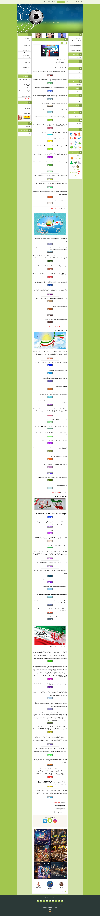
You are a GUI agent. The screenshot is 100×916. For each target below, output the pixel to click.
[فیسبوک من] (56, 901)
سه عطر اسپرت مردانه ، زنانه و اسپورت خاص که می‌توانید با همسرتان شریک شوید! (24, 84)
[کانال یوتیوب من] (41, 901)
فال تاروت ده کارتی (27, 62)
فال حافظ (77, 1)
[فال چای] (59, 870)
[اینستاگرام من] (53, 901)
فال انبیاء (79, 65)
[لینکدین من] (38, 901)
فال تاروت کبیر (27, 40)
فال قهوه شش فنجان (77, 77)
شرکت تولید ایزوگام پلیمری (25, 96)
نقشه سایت (45, 907)
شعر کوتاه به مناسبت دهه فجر (60, 59)
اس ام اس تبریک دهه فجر (50, 22)
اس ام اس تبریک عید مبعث (61, 807)
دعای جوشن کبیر (77, 99)
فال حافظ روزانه (27, 108)
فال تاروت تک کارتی (26, 48)
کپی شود (50, 75)
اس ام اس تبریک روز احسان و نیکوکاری (59, 812)
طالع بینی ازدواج (78, 91)
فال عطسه (28, 126)
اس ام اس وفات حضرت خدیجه (75, 50)
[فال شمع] (42, 854)
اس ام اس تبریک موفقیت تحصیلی (60, 805)
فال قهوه (79, 72)
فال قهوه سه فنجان (77, 74)
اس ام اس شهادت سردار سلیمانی (75, 45)
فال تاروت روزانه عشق (26, 67)
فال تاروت (72, 1)
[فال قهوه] (59, 854)
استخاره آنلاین (53, 1)
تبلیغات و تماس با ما (47, 1)
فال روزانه (68, 1)
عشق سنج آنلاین (77, 116)
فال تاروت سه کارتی (26, 50)
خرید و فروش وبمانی (26, 94)
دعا (79, 101)
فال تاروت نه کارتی (27, 60)
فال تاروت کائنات (27, 45)
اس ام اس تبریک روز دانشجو (76, 40)
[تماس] (50, 901)
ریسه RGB (78, 123)
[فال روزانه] (42, 837)
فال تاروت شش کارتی (26, 57)
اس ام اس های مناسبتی (61, 1)
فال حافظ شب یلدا (27, 111)
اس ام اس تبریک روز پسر (61, 809)
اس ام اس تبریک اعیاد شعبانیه (60, 808)
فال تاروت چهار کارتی (26, 52)
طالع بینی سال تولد (77, 177)
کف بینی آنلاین (78, 84)
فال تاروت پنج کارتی (26, 55)
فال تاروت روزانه (27, 38)
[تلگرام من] (59, 901)
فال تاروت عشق (27, 65)
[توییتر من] (47, 901)
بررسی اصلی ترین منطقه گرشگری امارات (24, 90)
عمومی (61, 891)
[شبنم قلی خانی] (38, 36)
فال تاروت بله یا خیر (26, 69)
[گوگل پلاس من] (44, 901)
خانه (81, 1)
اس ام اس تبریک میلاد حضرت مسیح (59, 811)
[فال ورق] (42, 870)
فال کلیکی (78, 109)
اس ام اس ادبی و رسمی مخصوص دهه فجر (58, 64)
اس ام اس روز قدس (77, 48)
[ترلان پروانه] (50, 36)
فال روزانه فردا (27, 133)
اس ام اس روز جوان (77, 43)
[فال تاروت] (59, 837)
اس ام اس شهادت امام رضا (76, 38)
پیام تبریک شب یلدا (27, 113)
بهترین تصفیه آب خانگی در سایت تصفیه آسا (25, 80)
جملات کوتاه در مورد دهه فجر (60, 61)
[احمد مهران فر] (62, 36)
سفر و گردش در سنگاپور (26, 88)
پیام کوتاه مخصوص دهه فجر (60, 62)
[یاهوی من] (62, 901)
